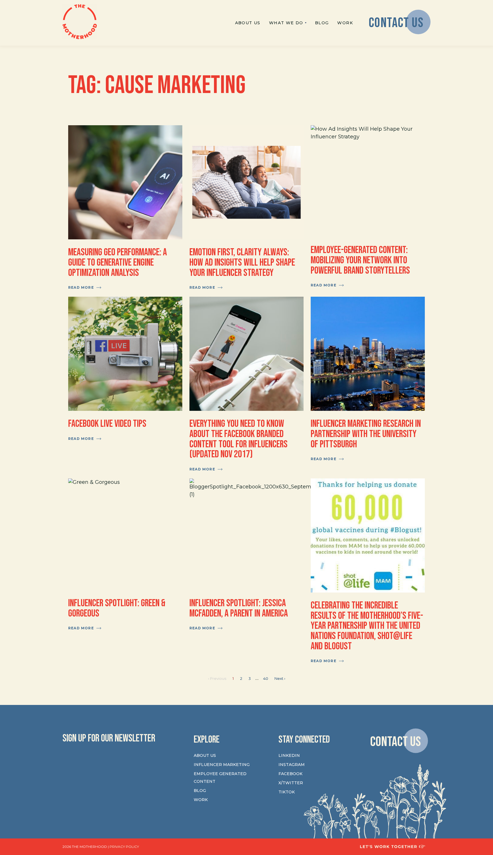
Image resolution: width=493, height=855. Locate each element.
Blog (200, 790)
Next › (279, 678)
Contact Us (395, 741)
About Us (205, 755)
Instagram (291, 764)
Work (201, 799)
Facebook (290, 773)
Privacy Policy (124, 846)
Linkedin (289, 755)
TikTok (286, 792)
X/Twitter (290, 782)
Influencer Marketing (222, 764)
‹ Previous (217, 678)
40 (265, 678)
